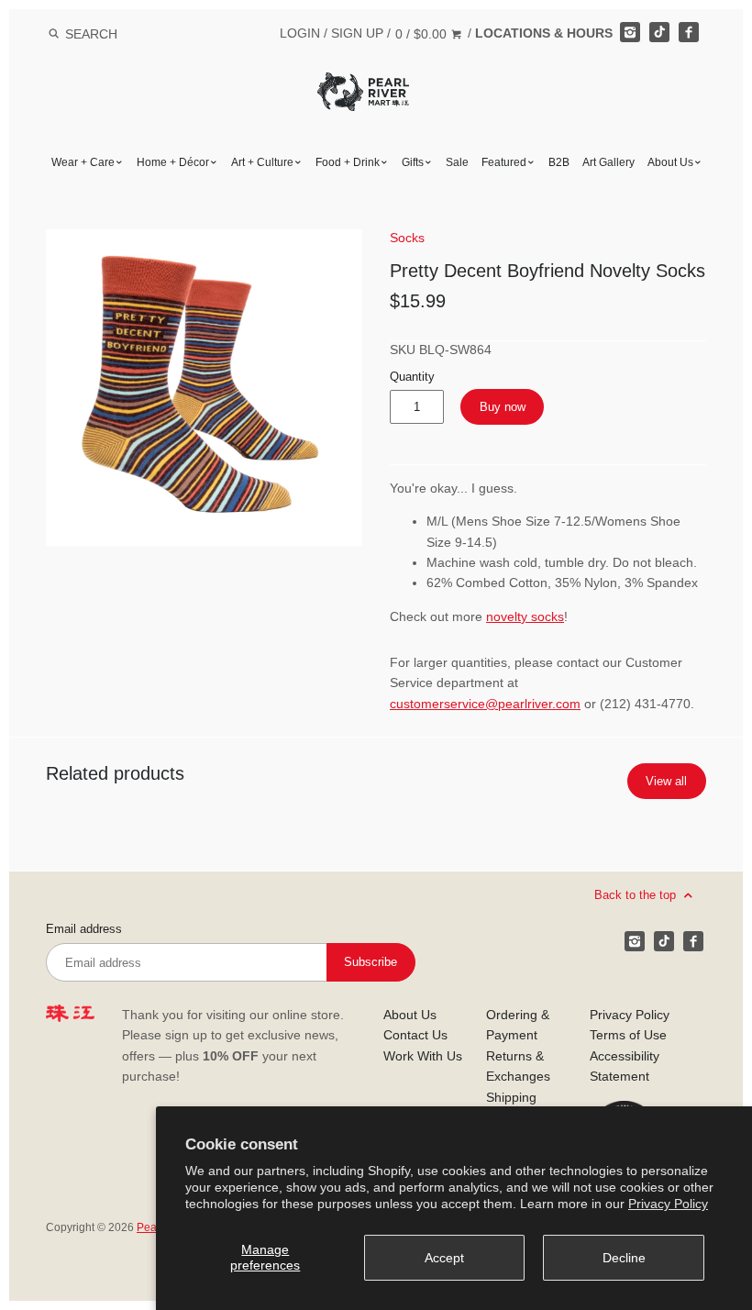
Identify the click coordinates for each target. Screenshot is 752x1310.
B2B (559, 162)
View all (666, 781)
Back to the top (637, 894)
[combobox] (115, 33)
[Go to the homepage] (363, 86)
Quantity (412, 377)
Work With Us (422, 1056)
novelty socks (525, 616)
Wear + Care (83, 162)
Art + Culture (262, 162)
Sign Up (357, 33)
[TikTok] (659, 32)
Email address (84, 929)
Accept (444, 1257)
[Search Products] (53, 34)
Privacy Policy (668, 1203)
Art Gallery (608, 162)
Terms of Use (628, 1034)
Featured (503, 162)
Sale (457, 162)
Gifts (413, 162)
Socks (407, 237)
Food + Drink (347, 162)
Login (300, 33)
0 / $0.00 (422, 34)
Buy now (502, 407)
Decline (624, 1257)
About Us (670, 162)
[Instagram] (630, 32)
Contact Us (415, 1034)
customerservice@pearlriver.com (485, 703)
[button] (204, 387)
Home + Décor (173, 162)
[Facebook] (689, 32)
